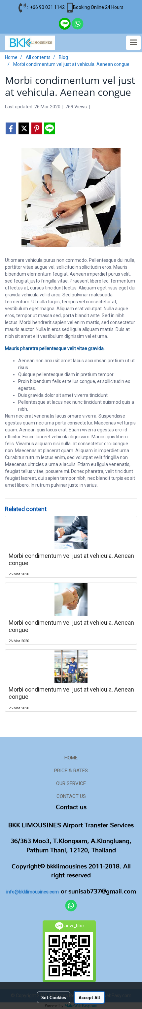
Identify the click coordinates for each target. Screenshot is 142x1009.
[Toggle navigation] (133, 43)
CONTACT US (71, 796)
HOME (71, 758)
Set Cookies (53, 997)
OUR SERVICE (71, 783)
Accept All (89, 997)
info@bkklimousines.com (32, 891)
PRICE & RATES (71, 771)
